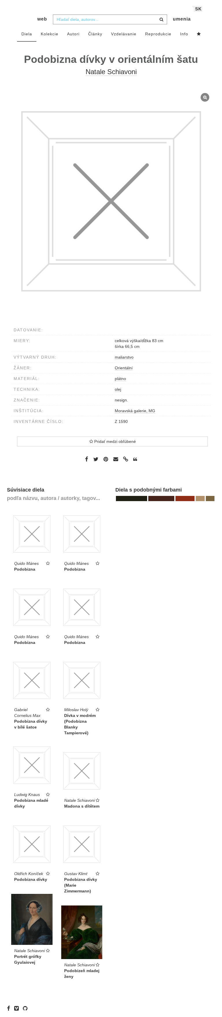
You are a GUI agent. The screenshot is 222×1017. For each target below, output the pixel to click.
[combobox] (110, 19)
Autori (73, 34)
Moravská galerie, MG (135, 410)
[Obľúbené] (199, 34)
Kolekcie (49, 34)
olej (118, 389)
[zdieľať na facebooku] (86, 459)
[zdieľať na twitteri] (95, 459)
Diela (26, 34)
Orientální (124, 368)
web (42, 19)
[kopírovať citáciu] (135, 459)
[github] (26, 1008)
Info (184, 34)
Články (95, 34)
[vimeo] (18, 1008)
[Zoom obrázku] (111, 201)
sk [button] (198, 8)
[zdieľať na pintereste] (105, 459)
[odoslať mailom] (115, 459)
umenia (182, 19)
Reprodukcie (158, 34)
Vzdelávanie (123, 34)
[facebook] (10, 1008)
